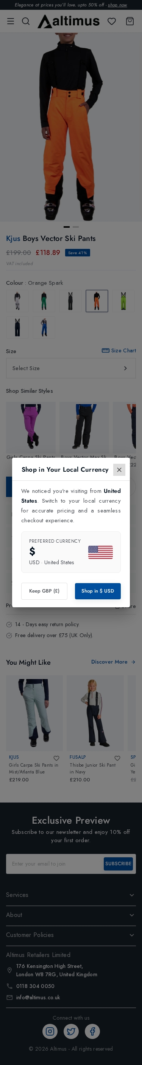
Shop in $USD (97, 590)
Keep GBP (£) (44, 590)
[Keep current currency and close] (119, 470)
